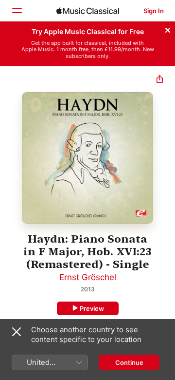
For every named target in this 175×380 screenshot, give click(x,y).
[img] (87, 10)
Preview (92, 308)
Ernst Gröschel (87, 277)
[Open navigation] (16, 10)
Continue (129, 362)
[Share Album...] (160, 80)
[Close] (167, 28)
